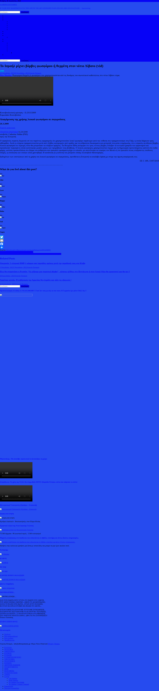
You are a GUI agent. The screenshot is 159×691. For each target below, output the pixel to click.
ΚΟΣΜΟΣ (8, 20)
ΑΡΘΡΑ (7, 675)
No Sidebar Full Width (16, 682)
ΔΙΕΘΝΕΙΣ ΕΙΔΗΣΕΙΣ (12, 33)
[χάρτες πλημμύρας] (7, 588)
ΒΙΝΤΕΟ (7, 39)
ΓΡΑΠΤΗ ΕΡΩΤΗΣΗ (9, 132)
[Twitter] (79, 237)
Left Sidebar (13, 678)
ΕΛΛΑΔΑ (8, 31)
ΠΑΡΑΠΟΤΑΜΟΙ (19, 53)
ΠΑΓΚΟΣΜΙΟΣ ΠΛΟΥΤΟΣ (19, 37)
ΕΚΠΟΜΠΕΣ (9, 671)
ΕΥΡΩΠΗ (12, 27)
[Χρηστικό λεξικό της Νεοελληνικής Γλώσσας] (16, 530)
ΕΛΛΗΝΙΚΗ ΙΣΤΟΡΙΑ (17, 43)
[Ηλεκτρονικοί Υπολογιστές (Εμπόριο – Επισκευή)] (18, 509)
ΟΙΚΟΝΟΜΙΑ (9, 35)
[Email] (79, 240)
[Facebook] (79, 244)
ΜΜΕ (6, 669)
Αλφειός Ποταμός (35, 73)
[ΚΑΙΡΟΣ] (4, 563)
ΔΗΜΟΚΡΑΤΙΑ (14, 22)
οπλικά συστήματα (27, 250)
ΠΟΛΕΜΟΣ (46, 250)
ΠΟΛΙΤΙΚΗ (8, 18)
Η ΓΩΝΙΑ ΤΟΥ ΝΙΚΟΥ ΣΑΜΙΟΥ (21, 49)
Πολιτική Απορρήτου (11, 688)
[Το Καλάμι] (4, 554)
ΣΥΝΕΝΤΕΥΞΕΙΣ (10, 673)
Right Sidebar (13, 680)
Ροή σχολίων (8, 638)
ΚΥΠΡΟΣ (12, 24)
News (2, 71)
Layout (6, 677)
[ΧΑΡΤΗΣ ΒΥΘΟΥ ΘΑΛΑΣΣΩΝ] (12, 580)
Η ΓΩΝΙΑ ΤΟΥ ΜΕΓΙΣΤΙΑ (18, 47)
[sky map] (3, 571)
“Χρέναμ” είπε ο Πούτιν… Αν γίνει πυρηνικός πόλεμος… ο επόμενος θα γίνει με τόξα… (30, 254)
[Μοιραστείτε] (79, 247)
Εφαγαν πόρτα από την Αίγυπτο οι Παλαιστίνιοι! (16, 252)
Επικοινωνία (8, 686)
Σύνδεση (7, 634)
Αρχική (6, 16)
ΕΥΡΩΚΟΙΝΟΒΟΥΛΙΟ (17, 29)
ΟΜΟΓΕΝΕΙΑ (14, 26)
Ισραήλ (12, 250)
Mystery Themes (53, 644)
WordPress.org (9, 640)
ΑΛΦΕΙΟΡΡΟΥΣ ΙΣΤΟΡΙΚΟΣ (15, 41)
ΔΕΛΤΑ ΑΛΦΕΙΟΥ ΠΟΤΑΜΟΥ (20, 51)
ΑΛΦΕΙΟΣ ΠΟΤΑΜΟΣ (8, 4)
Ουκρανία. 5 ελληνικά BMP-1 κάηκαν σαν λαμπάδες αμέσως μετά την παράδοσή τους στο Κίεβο (42, 263)
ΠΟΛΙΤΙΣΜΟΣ (14, 45)
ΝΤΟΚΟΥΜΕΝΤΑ (11, 667)
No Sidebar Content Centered (19, 684)
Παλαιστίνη (38, 250)
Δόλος (8, 250)
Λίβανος (18, 250)
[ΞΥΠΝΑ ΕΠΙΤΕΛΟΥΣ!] (9, 626)
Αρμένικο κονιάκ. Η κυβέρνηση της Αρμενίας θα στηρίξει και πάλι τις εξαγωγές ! (35, 280)
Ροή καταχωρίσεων (11, 636)
